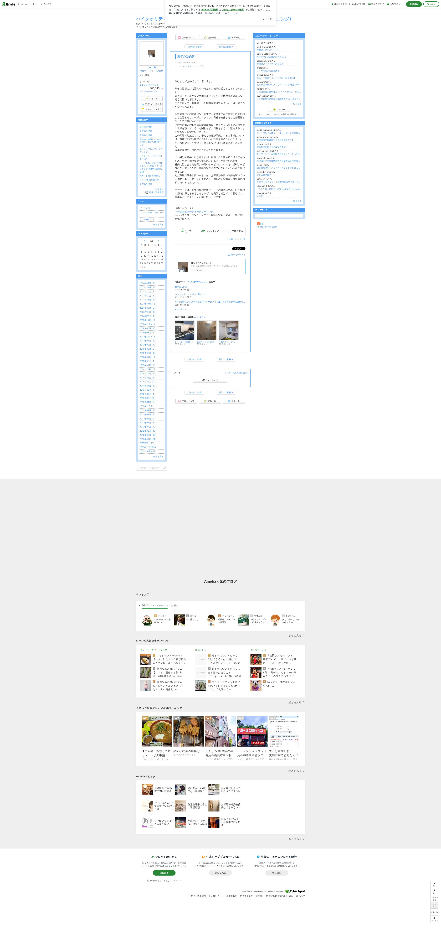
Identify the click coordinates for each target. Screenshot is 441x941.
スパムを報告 (199, 896)
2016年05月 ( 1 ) (147, 353)
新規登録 (413, 4)
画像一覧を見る (156, 192)
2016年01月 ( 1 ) (147, 357)
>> (158, 240)
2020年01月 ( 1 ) (147, 316)
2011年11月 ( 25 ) (148, 447)
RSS (262, 224)
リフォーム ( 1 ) (147, 219)
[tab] (155, 605)
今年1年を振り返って (149, 180)
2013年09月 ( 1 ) (147, 390)
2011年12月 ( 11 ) (148, 443)
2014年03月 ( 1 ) (147, 381)
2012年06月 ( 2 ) (147, 418)
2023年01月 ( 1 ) (147, 295)
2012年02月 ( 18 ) (148, 435)
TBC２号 (151, 67)
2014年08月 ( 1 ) (147, 377)
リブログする (236, 231)
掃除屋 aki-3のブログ (268, 49)
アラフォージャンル (148, 91)
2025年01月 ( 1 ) (147, 287)
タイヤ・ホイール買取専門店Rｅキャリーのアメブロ (279, 154)
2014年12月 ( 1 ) (147, 369)
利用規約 (233, 896)
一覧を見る (296, 103)
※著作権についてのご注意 (267, 227)
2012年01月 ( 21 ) (148, 439)
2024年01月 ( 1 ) (147, 291)
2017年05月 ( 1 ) (147, 340)
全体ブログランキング (149, 85)
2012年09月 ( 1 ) (147, 410)
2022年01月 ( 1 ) (147, 299)
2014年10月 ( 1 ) (147, 373)
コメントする (211, 380)
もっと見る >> (181, 309)
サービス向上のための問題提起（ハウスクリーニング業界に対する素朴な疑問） (210, 302)
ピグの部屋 (158, 71)
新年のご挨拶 (185, 56)
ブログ (260, 195)
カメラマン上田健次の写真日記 (271, 56)
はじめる (164, 872)
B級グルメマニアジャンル (155, 605)
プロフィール (146, 71)
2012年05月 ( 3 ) (147, 422)
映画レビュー (202, 650)
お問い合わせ (217, 896)
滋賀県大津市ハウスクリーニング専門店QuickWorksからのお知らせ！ (279, 84)
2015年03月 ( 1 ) (147, 361)
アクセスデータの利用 (253, 896)
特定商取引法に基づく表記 (281, 896)
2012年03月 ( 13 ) (148, 431)
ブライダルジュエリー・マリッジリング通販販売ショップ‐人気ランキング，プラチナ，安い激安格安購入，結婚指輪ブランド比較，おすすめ (279, 133)
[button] (434, 918)
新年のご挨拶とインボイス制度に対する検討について (151, 142)
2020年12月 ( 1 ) (147, 312)
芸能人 (174, 605)
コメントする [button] (212, 231)
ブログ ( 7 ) (145, 208)
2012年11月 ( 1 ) (147, 406)
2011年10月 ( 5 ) (147, 451)
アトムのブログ (264, 175)
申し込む (276, 872)
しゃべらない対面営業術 (268, 70)
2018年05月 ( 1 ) (147, 328)
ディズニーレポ (258, 650)
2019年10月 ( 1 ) (147, 320)
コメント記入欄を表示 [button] (236, 372)
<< (145, 240)
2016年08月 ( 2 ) (147, 349)
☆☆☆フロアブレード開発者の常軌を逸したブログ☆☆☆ (279, 181)
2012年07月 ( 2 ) (147, 414)
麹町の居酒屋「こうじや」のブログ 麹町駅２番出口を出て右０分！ (279, 168)
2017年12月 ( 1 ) (147, 336)
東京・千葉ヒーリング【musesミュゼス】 (276, 77)
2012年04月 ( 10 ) (148, 426)
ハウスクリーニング (192, 66)
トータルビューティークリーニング (194, 211)
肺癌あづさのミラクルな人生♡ (271, 147)
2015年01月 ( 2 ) (147, 365)
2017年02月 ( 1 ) (147, 344)
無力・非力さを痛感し (150, 175)
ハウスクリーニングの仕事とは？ (190, 294)
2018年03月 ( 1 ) (147, 332)
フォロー (200, 270)
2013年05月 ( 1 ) (147, 394)
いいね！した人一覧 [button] (236, 239)
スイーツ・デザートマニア (153, 650)
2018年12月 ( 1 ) (147, 324)
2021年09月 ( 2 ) (147, 308)
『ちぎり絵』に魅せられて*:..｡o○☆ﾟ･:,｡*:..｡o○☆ (279, 189)
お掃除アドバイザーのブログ (270, 64)
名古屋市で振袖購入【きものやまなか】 (275, 140)
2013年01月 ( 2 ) (147, 402)
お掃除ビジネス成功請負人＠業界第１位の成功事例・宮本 (279, 161)
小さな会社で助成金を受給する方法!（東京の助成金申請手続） (279, 98)
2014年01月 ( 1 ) (147, 385)
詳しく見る (220, 872)
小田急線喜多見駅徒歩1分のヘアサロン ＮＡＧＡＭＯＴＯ (279, 91)
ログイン (431, 4)
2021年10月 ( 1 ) (147, 303)
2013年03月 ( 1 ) (147, 398)
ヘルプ (302, 896)
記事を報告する (238, 254)
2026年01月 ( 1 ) (147, 283)
